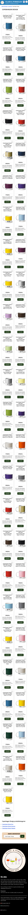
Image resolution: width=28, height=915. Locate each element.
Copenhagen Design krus (7, 824)
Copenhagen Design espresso (8, 826)
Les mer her (8, 42)
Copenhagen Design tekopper (8, 828)
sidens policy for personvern (17, 892)
